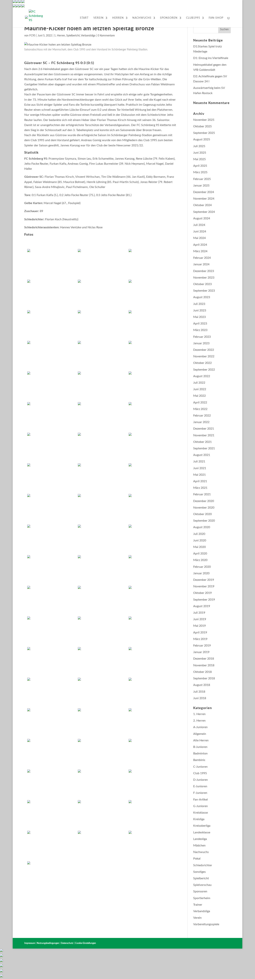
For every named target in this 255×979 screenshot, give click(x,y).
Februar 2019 (202, 645)
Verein (98, 18)
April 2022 (200, 402)
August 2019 (201, 606)
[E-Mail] (20, 6)
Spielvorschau (202, 884)
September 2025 (204, 132)
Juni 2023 (199, 310)
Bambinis (199, 760)
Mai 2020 (199, 547)
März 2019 (200, 639)
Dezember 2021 (203, 428)
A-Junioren (200, 727)
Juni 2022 (199, 389)
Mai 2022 (199, 395)
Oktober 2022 (202, 362)
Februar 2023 (202, 336)
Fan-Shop (216, 18)
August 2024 (201, 218)
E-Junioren (200, 786)
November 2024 (203, 198)
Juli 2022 (199, 382)
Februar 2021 (202, 494)
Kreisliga (198, 819)
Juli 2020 (199, 533)
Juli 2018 (199, 691)
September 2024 (204, 211)
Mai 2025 (199, 159)
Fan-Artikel (200, 799)
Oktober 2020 (202, 514)
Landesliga (200, 838)
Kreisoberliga (201, 825)
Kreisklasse (200, 812)
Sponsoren (169, 18)
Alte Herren (201, 740)
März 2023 (200, 330)
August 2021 (201, 454)
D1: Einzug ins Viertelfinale (210, 58)
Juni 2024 (199, 231)
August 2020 (201, 527)
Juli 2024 (199, 224)
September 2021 (204, 448)
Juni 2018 (199, 698)
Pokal (196, 858)
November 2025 (203, 119)
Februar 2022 (202, 415)
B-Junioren (200, 746)
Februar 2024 (202, 257)
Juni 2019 (199, 619)
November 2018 (203, 665)
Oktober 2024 (202, 205)
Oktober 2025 (202, 126)
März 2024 (200, 251)
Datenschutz (67, 943)
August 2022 (201, 376)
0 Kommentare (106, 35)
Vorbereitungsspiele (206, 924)
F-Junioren (200, 792)
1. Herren (59, 35)
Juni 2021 (199, 468)
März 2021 (200, 487)
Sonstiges (199, 871)
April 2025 (200, 165)
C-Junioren (200, 766)
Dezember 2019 (203, 579)
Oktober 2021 (202, 441)
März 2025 (200, 172)
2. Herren (199, 720)
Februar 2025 (202, 179)
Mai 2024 (199, 238)
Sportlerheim (201, 898)
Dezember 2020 (203, 501)
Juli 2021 (199, 461)
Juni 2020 (199, 540)
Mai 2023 (199, 317)
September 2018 (204, 678)
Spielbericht (73, 35)
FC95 (32, 35)
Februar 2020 (202, 566)
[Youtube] (17, 6)
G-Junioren (200, 806)
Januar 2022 (201, 422)
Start (84, 18)
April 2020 (200, 553)
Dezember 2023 (203, 271)
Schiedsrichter (202, 865)
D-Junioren (200, 779)
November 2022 (203, 356)
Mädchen (199, 845)
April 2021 (200, 481)
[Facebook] (14, 6)
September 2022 (204, 369)
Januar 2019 (201, 652)
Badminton (200, 753)
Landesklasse (201, 832)
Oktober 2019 (202, 592)
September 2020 (204, 520)
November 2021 (203, 435)
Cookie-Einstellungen (85, 943)
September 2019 (204, 599)
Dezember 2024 (203, 192)
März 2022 (200, 409)
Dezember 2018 (203, 658)
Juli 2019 (199, 612)
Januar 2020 (201, 573)
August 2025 (201, 139)
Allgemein (199, 733)
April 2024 (200, 244)
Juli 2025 (199, 146)
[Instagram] (23, 6)
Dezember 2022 (203, 349)
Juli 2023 (199, 303)
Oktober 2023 (202, 284)
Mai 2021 (199, 474)
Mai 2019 (199, 625)
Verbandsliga (88, 35)
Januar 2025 (201, 185)
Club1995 (193, 18)
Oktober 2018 (202, 671)
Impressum (29, 943)
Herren (118, 18)
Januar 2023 (201, 343)
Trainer (197, 904)
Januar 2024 (201, 264)
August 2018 (201, 684)
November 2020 (203, 507)
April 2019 (200, 632)
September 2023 (204, 290)
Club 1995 (200, 773)
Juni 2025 (199, 152)
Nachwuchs (141, 18)
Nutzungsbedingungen (48, 943)
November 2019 (203, 586)
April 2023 (200, 323)
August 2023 (201, 297)
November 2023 (203, 277)
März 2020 (200, 560)
